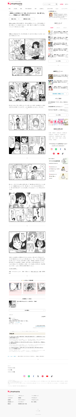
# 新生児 (54, 132)
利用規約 (19, 397)
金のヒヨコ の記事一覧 (64, 18)
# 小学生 (64, 137)
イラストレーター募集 (11, 371)
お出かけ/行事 (49, 8)
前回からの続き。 (13, 23)
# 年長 (60, 137)
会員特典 (9, 399)
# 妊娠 (50, 132)
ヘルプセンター (10, 397)
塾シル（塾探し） (34, 401)
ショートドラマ (64, 8)
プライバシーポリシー (21, 399)
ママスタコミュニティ (35, 399)
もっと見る (58, 61)
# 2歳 (50, 137)
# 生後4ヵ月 (56, 134)
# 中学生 (50, 139)
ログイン (66, 4)
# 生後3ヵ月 (51, 134)
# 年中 (57, 137)
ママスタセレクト (34, 397)
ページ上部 (38, 410)
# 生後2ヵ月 (64, 132)
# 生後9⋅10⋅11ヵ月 (58, 136)
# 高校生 (54, 139)
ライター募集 (10, 369)
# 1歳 (64, 136)
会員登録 (61, 4)
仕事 (35, 8)
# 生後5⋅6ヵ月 (62, 134)
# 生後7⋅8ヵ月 (51, 136)
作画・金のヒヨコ (34, 271)
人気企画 (15, 8)
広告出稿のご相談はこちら (58, 93)
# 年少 (53, 137)
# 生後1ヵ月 (59, 132)
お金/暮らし (42, 8)
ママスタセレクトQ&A (11, 367)
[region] (27, 288)
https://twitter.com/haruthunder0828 (59, 17)
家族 (21, 8)
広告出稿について (10, 401)
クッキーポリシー (21, 401)
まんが (57, 8)
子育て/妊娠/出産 (28, 8)
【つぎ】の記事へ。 (13, 268)
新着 (9, 8)
